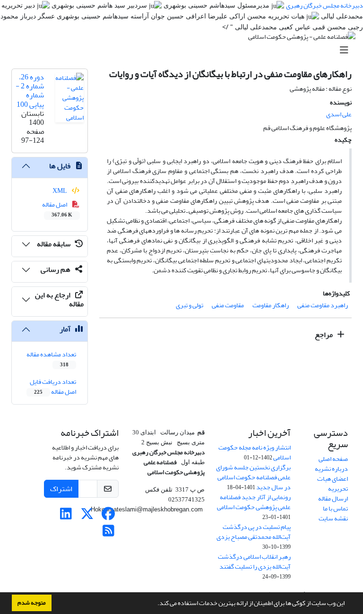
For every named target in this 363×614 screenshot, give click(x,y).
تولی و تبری (189, 305)
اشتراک (61, 489)
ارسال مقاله (333, 498)
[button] (155, 604)
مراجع (324, 335)
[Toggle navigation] (184, 50)
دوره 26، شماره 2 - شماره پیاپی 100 (30, 91)
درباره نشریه (331, 468)
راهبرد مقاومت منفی (322, 305)
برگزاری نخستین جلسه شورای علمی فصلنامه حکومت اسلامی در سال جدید (253, 477)
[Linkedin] (66, 516)
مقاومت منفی (228, 305)
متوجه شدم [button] (31, 602)
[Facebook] (108, 516)
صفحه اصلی (333, 458)
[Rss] (108, 533)
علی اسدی (339, 114)
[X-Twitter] (87, 516)
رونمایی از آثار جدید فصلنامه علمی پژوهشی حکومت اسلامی (254, 502)
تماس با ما (335, 508)
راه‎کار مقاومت (270, 305)
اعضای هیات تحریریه (332, 483)
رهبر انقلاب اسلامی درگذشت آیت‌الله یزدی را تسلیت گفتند (254, 561)
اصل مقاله (57, 209)
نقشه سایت (333, 518)
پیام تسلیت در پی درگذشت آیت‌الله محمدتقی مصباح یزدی (253, 531)
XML (60, 190)
